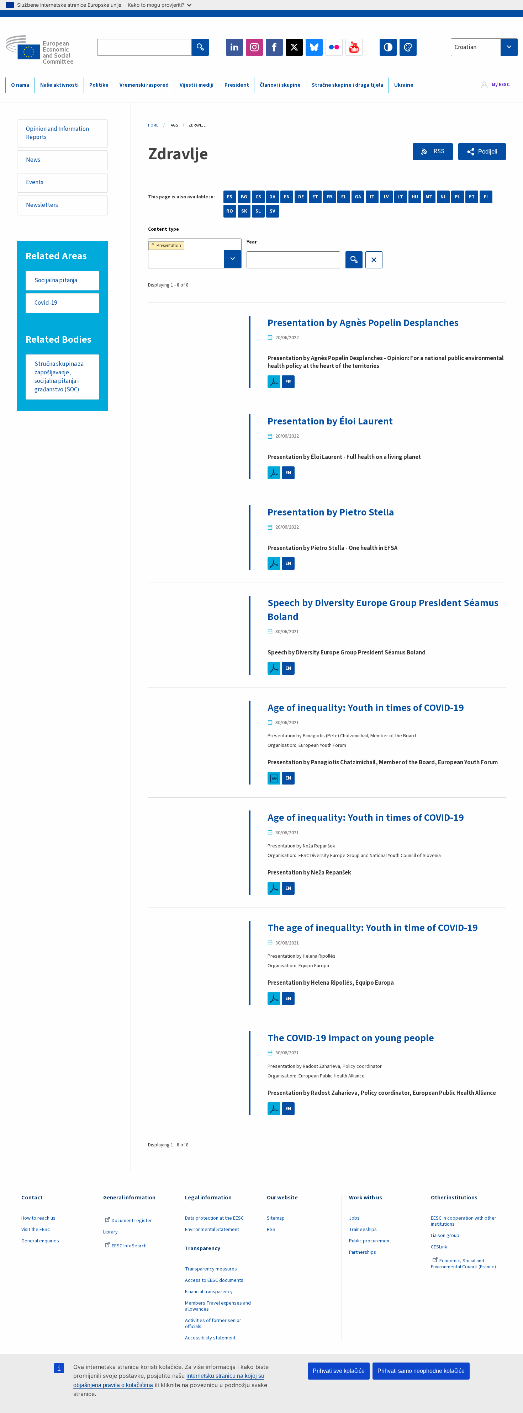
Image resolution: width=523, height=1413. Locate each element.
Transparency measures (211, 1269)
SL (258, 211)
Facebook (274, 47)
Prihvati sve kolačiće (339, 1371)
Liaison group (445, 1235)
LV (386, 196)
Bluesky (314, 47)
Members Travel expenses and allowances (218, 1306)
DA (272, 196)
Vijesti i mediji (196, 85)
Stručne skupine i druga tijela (347, 85)
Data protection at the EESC (214, 1218)
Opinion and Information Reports (57, 133)
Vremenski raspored (144, 85)
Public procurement (370, 1241)
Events (34, 182)
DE (301, 196)
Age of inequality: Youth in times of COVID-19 (366, 708)
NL (443, 196)
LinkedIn (234, 47)
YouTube (354, 47)
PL (457, 196)
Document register (132, 1220)
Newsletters (42, 205)
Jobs (354, 1218)
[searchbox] (194, 259)
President (236, 85)
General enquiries (40, 1241)
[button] (482, 151)
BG (244, 196)
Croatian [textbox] (465, 47)
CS (258, 196)
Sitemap (276, 1218)
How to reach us (38, 1218)
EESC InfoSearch (129, 1245)
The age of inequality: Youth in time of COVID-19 (373, 928)
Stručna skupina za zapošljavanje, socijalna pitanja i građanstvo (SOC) (59, 377)
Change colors (408, 47)
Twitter (294, 47)
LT (400, 196)
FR (329, 196)
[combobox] (484, 47)
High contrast (388, 47)
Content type (163, 229)
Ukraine (403, 85)
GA (358, 196)
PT (472, 196)
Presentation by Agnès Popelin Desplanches (363, 323)
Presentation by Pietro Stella (331, 512)
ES (229, 196)
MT (429, 196)
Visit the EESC (35, 1229)
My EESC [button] (500, 85)
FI (486, 196)
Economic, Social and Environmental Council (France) (464, 1263)
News (33, 160)
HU (415, 196)
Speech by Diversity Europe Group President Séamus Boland (383, 609)
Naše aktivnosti (59, 85)
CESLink (439, 1247)
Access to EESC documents (214, 1280)
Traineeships (363, 1229)
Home (153, 125)
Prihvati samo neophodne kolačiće (421, 1371)
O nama (20, 85)
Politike (99, 85)
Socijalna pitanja (56, 280)
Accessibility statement (210, 1338)
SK (244, 211)
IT (372, 196)
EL (343, 196)
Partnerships (362, 1252)
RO (229, 211)
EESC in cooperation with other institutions (463, 1221)
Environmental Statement (212, 1229)
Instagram (254, 47)
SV (272, 211)
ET (315, 196)
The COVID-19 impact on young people (351, 1038)
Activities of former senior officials (213, 1323)
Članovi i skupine (280, 85)
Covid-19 (46, 303)
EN (287, 196)
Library (110, 1232)
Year (252, 242)
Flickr (334, 47)
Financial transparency (209, 1291)
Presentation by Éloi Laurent (330, 421)
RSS (438, 151)
